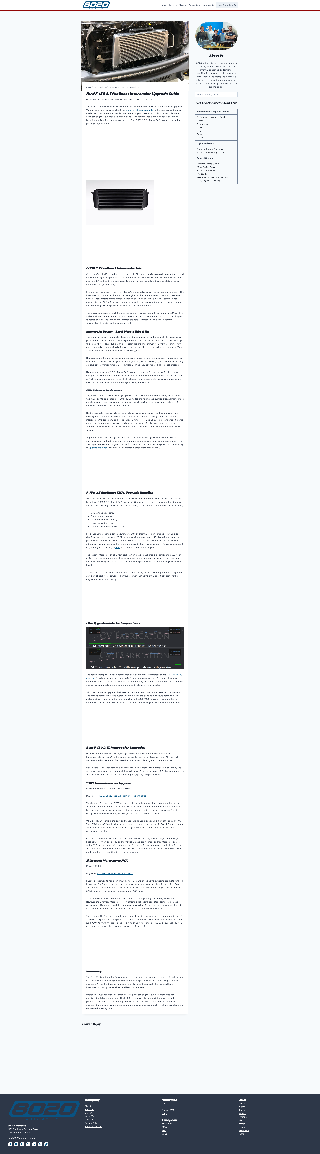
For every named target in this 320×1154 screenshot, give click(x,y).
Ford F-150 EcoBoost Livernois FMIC (115, 873)
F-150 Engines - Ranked (208, 180)
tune (118, 547)
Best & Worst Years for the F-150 (213, 177)
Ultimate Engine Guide (208, 163)
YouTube (89, 1109)
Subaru (242, 1113)
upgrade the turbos (99, 447)
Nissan (242, 1106)
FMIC (199, 130)
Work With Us (91, 1116)
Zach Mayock (94, 99)
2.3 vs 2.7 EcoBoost (206, 170)
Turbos (200, 137)
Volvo (164, 1133)
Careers (89, 1112)
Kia (240, 1120)
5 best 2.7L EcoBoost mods (139, 110)
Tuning (200, 120)
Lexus (242, 1127)
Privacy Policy (92, 1123)
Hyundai (243, 1116)
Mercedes (167, 1123)
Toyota (242, 1110)
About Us (89, 1106)
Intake (200, 127)
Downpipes (202, 124)
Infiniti (242, 1133)
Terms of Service (93, 1126)
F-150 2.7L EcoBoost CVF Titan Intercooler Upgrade (122, 795)
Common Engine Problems (210, 149)
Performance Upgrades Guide (211, 117)
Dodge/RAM (168, 1110)
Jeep (164, 1113)
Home (163, 5)
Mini (164, 1130)
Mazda (242, 1123)
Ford (164, 1103)
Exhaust (200, 134)
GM (163, 1106)
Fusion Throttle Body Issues (210, 152)
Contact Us (208, 5)
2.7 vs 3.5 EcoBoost (206, 167)
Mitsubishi (244, 1130)
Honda (242, 1103)
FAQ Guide (202, 174)
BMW (164, 1127)
